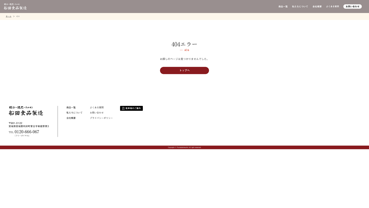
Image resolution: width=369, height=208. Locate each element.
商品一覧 (283, 6)
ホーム (8, 16)
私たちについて (300, 6)
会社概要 (317, 6)
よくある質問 (332, 6)
